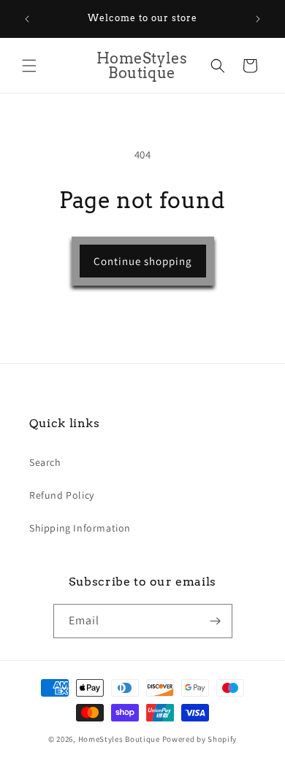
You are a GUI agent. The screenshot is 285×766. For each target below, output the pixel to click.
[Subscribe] (216, 621)
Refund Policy (61, 495)
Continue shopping (143, 261)
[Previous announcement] (27, 19)
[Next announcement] (258, 19)
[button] (29, 66)
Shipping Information (80, 528)
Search (45, 462)
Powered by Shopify (200, 739)
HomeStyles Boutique (120, 739)
